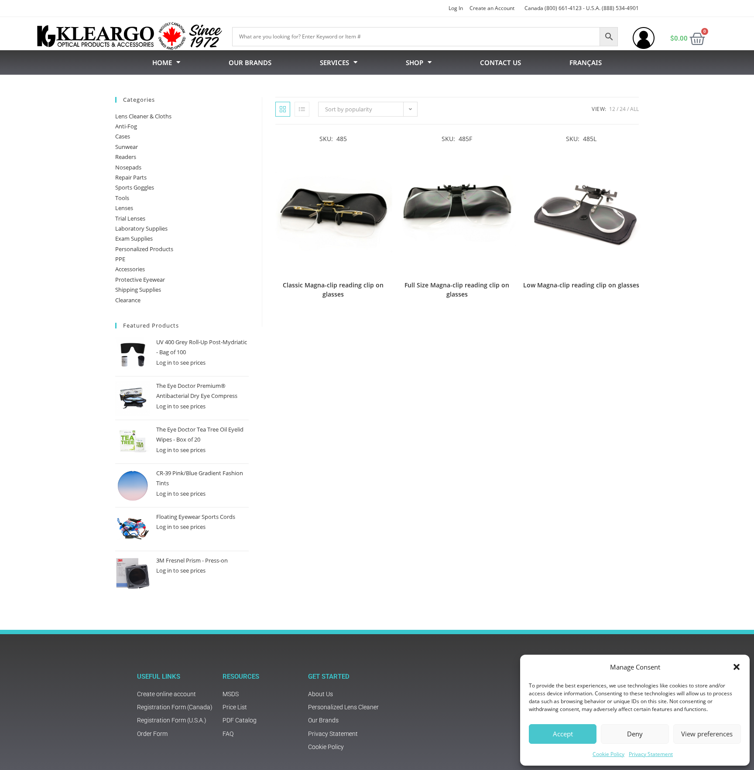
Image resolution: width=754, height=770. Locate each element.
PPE (120, 259)
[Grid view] (282, 109)
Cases (122, 136)
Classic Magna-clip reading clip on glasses (333, 289)
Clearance (128, 300)
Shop (414, 62)
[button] (736, 667)
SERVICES (334, 62)
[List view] (302, 109)
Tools (122, 198)
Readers (125, 157)
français (585, 62)
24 (623, 109)
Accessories (130, 269)
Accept (563, 733)
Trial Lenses (130, 218)
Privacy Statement (651, 754)
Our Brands (250, 62)
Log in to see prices (181, 362)
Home (162, 62)
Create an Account (492, 8)
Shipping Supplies (138, 289)
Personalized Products (144, 249)
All (634, 109)
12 (612, 109)
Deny (635, 733)
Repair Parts (131, 177)
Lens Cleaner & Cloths (143, 116)
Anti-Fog (126, 126)
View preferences (707, 733)
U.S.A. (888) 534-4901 (612, 8)
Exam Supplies (134, 238)
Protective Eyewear (140, 279)
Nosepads (128, 167)
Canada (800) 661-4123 (553, 8)
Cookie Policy (608, 754)
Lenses (124, 208)
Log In (456, 8)
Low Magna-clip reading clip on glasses (581, 285)
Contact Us (500, 62)
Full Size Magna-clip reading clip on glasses (456, 289)
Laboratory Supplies (141, 228)
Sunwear (126, 147)
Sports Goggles (134, 187)
